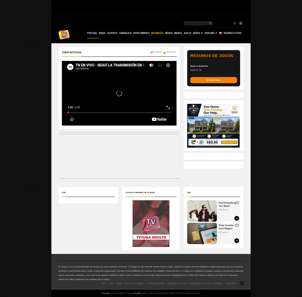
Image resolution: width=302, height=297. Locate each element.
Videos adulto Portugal (151, 293)
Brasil (102, 33)
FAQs (111, 283)
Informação (157, 33)
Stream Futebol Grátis (171, 293)
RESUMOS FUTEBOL (233, 33)
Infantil (178, 33)
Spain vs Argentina (199, 66)
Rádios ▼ (198, 33)
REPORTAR (171, 52)
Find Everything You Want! (228, 204)
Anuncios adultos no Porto (120, 293)
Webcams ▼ (211, 33)
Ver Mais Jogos (214, 80)
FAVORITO (157, 52)
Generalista (125, 33)
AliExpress (224, 210)
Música (168, 33)
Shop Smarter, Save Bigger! (227, 227)
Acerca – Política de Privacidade (130, 283)
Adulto (187, 33)
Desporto (112, 33)
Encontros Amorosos (191, 293)
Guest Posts (231, 283)
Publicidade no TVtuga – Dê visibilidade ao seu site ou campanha (194, 283)
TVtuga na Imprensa (155, 283)
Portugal (92, 33)
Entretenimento (141, 33)
